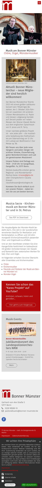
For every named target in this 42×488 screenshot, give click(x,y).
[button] (4, 419)
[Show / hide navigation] (39, 2)
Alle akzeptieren (29, 485)
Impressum (6, 468)
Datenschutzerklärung (20, 465)
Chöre (6, 264)
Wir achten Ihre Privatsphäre (21, 441)
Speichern (10, 485)
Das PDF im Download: (19, 217)
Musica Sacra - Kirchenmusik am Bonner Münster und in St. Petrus (21, 207)
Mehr (11, 365)
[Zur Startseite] (7, 5)
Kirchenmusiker (10, 267)
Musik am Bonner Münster (21, 50)
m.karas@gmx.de (25, 175)
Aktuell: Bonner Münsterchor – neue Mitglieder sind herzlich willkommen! (20, 92)
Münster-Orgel (10, 274)
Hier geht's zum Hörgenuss (20, 305)
